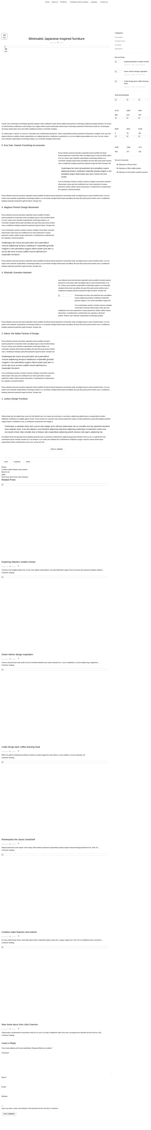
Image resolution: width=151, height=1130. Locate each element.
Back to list (5, 472)
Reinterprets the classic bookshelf (18, 839)
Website (4, 1096)
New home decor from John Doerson (20, 1024)
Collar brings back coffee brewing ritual (21, 747)
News (28, 462)
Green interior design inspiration (17, 654)
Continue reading (8, 572)
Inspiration (78, 20)
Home (71, 20)
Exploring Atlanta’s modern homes (18, 562)
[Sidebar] (2, 1127)
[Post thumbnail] (119, 64)
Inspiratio (17, 462)
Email (4, 1087)
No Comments (140, 65)
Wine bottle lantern (134, 168)
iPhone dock (132, 164)
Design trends (8, 836)
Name (4, 1077)
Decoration (7, 558)
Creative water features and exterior (19, 932)
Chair (6, 462)
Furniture (6, 743)
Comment (6, 1053)
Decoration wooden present (137, 172)
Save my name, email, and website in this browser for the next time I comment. (30, 1108)
